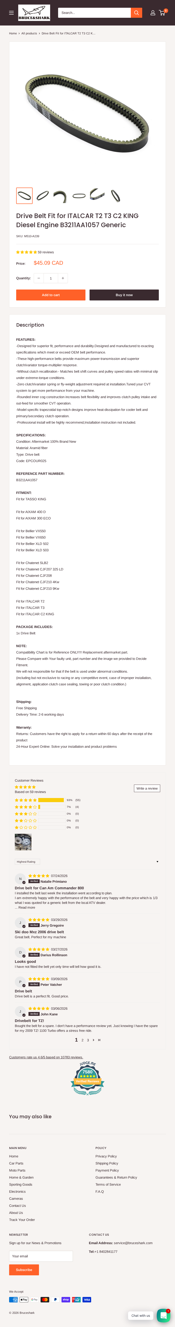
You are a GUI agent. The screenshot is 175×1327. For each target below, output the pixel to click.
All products (29, 33)
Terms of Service (108, 1184)
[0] (162, 12)
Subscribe (24, 1270)
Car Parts (16, 1163)
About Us (16, 1213)
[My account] (153, 12)
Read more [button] (26, 907)
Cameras (16, 1198)
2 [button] (82, 1040)
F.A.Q (99, 1191)
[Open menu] (11, 13)
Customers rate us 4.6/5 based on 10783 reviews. (46, 1057)
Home (13, 33)
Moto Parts (17, 1170)
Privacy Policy (106, 1156)
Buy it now (124, 295)
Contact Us (17, 1206)
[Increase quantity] (63, 278)
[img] (39, 876)
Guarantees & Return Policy (116, 1177)
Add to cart (51, 295)
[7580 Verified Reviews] (87, 1096)
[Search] (136, 13)
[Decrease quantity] (39, 278)
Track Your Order (22, 1220)
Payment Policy (107, 1170)
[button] (27, 252)
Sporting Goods (20, 1184)
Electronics (17, 1191)
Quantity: (23, 278)
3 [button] (88, 1040)
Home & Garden (21, 1177)
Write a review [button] (147, 788)
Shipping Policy (106, 1163)
